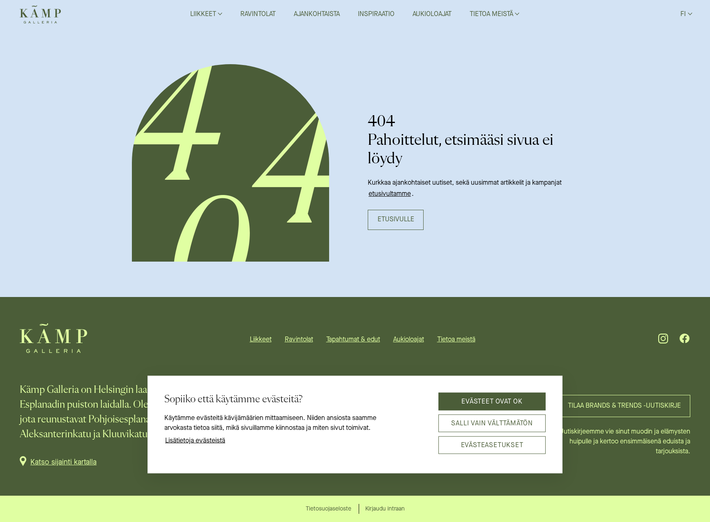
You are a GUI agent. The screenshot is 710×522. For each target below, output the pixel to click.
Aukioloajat (408, 339)
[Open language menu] (690, 14)
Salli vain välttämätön (492, 423)
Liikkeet (261, 339)
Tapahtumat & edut (353, 339)
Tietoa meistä (456, 339)
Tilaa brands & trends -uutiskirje (624, 406)
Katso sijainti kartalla (63, 462)
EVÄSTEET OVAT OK (492, 401)
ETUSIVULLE (396, 219)
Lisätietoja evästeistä (195, 441)
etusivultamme (390, 194)
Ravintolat (299, 339)
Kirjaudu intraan (385, 509)
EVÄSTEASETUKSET (492, 445)
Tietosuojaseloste (328, 509)
